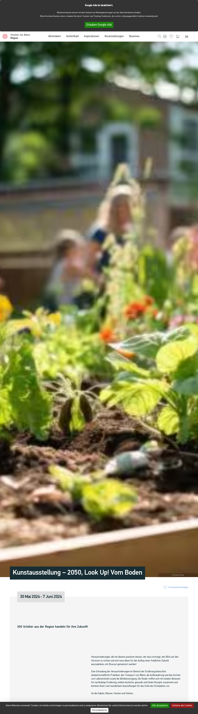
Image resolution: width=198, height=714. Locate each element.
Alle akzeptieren (160, 705)
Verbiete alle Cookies (182, 705)
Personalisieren (99, 710)
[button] (159, 36)
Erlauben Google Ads (99, 24)
